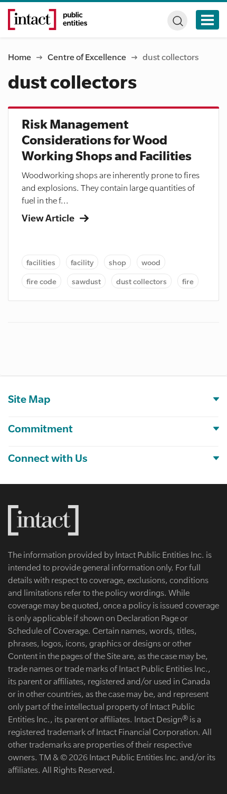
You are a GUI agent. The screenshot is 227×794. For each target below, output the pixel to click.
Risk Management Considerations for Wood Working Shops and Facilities (107, 140)
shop (117, 262)
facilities (40, 262)
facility (82, 262)
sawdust (86, 281)
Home (19, 56)
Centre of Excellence (87, 56)
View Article (49, 218)
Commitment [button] (40, 428)
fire (188, 281)
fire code (41, 281)
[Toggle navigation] (207, 20)
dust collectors (141, 281)
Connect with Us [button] (48, 457)
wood (150, 262)
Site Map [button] (29, 398)
